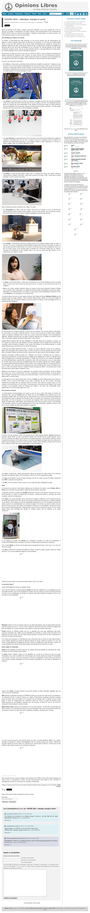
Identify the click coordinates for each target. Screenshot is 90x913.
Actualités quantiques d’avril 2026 (73, 27)
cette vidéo (23, 384)
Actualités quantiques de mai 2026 (73, 23)
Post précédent (28, 903)
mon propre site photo (79, 188)
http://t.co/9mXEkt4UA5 (34, 830)
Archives (10, 13)
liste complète (73, 128)
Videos (34, 13)
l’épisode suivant (9, 778)
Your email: (4, 797)
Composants (44, 785)
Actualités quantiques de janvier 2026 (74, 35)
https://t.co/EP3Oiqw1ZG (20, 842)
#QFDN (83, 173)
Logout (45, 909)
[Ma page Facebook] (75, 14)
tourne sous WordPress (19, 908)
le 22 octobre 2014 (28, 826)
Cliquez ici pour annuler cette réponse (11, 855)
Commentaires (81, 908)
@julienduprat (11, 826)
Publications (19, 13)
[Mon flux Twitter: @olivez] (81, 14)
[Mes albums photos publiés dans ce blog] (71, 14)
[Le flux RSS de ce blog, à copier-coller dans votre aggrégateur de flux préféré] (86, 14)
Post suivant (36, 903)
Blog (39, 13)
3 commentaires (39, 22)
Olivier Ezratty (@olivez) (13, 838)
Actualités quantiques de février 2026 (74, 33)
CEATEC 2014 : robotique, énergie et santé (24, 19)
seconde (4, 31)
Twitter (20, 814)
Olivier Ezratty (37, 785)
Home (4, 13)
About (44, 13)
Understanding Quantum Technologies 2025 (75, 44)
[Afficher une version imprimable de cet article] (47, 22)
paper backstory (78, 105)
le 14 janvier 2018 (34, 838)
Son (49, 785)
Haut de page (59, 908)
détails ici (39, 443)
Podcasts (27, 13)
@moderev (10, 814)
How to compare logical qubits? (73, 29)
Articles (70, 908)
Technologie (54, 785)
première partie (12, 29)
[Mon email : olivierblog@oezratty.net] (67, 14)
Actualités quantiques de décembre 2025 (75, 36)
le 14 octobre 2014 (27, 814)
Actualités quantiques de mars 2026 (74, 28)
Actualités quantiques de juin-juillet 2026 (75, 21)
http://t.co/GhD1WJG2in (24, 818)
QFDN (65, 187)
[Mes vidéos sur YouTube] (83, 14)
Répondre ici (7, 820)
